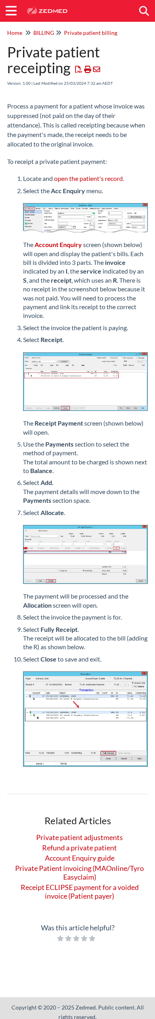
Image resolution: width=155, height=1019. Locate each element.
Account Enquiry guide (79, 858)
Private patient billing (90, 32)
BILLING (43, 32)
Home (14, 32)
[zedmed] (47, 7)
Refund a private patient (79, 847)
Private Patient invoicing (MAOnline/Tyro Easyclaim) (79, 872)
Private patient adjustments (79, 837)
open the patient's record (88, 178)
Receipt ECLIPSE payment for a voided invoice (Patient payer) (80, 891)
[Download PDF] (78, 69)
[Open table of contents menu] (14, 9)
